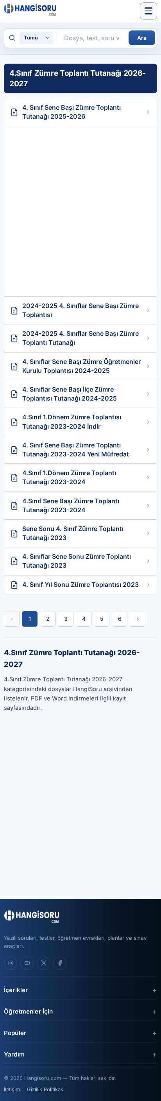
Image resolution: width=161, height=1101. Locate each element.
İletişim (12, 1089)
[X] (43, 963)
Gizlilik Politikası (45, 1089)
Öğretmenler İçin (28, 1011)
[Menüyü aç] (148, 11)
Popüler (15, 1033)
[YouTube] (27, 963)
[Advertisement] (80, 211)
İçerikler (16, 990)
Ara (142, 38)
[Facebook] (59, 963)
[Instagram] (10, 963)
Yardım (14, 1054)
